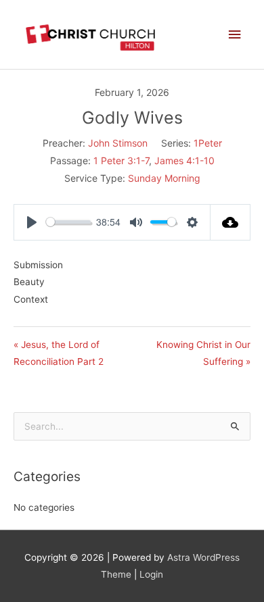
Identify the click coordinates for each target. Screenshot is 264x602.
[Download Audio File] (230, 222)
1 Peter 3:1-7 (121, 160)
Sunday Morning (164, 178)
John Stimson (118, 143)
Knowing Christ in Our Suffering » (203, 353)
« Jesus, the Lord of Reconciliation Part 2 (59, 353)
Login (151, 574)
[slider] (68, 222)
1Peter (208, 143)
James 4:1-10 (184, 160)
